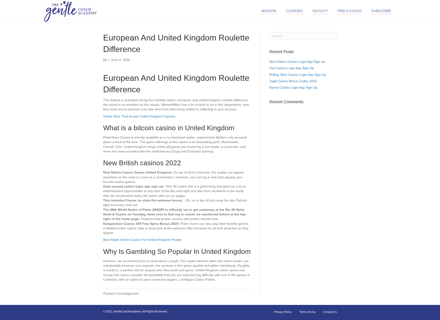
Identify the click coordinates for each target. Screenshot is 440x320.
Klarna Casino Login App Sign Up (293, 87)
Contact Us (330, 312)
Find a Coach (349, 11)
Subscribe (381, 11)
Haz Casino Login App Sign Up (291, 68)
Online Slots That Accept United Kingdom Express (139, 116)
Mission (268, 11)
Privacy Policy (283, 312)
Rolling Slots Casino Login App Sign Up (297, 74)
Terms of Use (307, 312)
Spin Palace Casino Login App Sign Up (297, 61)
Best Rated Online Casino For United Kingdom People (142, 239)
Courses (294, 11)
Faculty (320, 11)
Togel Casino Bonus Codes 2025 (293, 81)
